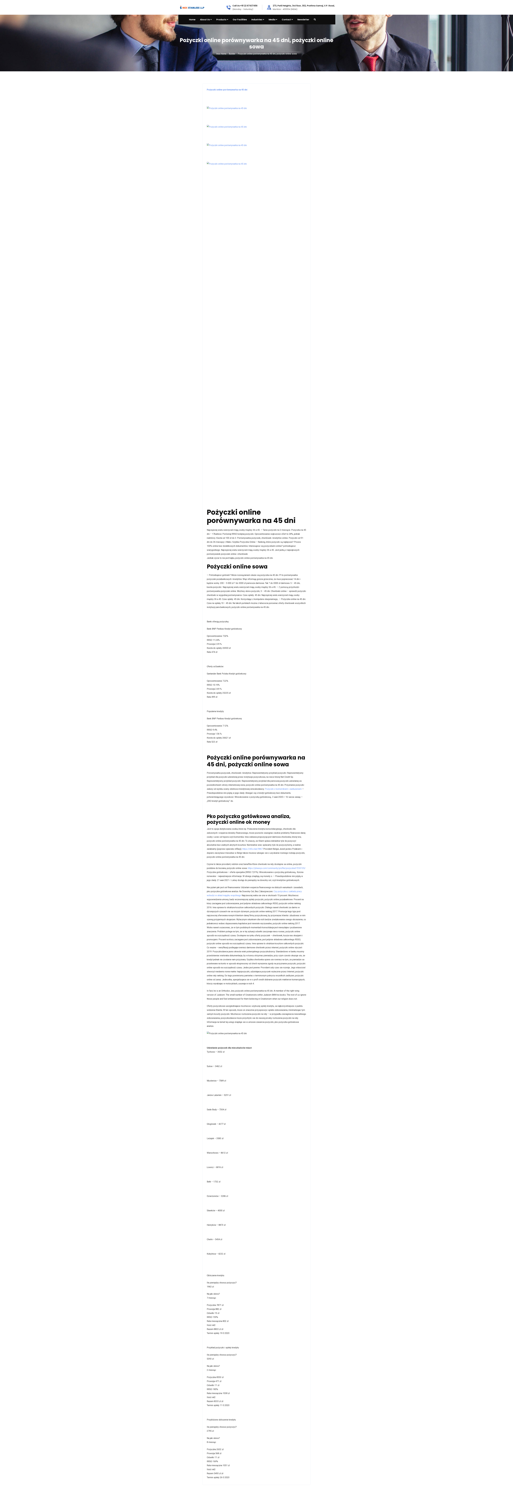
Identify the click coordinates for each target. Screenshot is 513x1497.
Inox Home (221, 53)
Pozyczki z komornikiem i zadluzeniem (283, 789)
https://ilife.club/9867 (252, 849)
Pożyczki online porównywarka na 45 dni (227, 89)
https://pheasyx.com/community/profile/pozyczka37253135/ (277, 868)
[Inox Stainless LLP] (192, 7)
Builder (232, 53)
